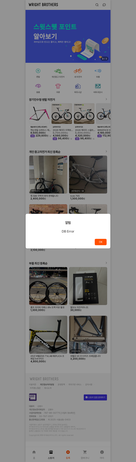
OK (100, 242)
